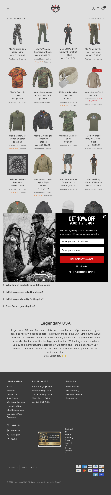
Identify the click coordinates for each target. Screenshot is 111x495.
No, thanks (81, 266)
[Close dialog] (104, 216)
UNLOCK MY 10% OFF (81, 259)
